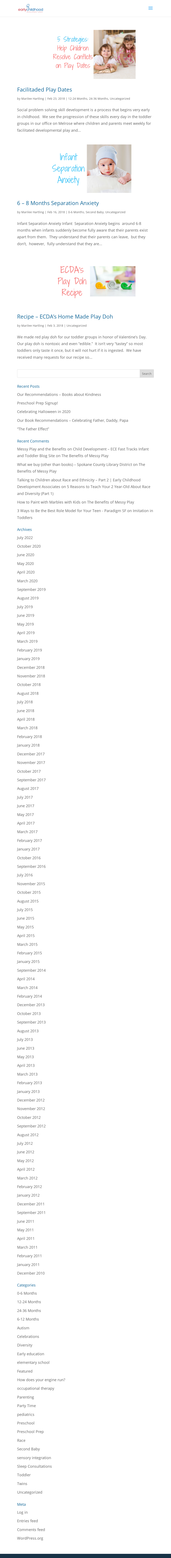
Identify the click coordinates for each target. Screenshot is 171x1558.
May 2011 (25, 1229)
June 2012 (25, 1151)
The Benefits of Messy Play (85, 455)
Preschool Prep (30, 1431)
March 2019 (27, 641)
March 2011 (27, 1247)
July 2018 (25, 701)
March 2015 (27, 944)
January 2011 (28, 1264)
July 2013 (25, 1039)
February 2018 (29, 736)
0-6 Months (76, 212)
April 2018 (26, 719)
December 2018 (31, 667)
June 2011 (25, 1221)
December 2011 (31, 1203)
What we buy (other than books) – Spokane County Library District (74, 464)
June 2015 (25, 918)
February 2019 (29, 650)
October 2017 (29, 771)
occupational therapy (35, 1388)
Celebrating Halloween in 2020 (43, 411)
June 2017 (25, 805)
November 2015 (31, 883)
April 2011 (26, 1238)
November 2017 (31, 762)
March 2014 (27, 987)
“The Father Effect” (33, 428)
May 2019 (25, 624)
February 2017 (29, 840)
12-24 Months (77, 99)
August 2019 (28, 598)
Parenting (25, 1397)
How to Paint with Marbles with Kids (48, 502)
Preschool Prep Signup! (37, 402)
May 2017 (25, 814)
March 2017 (27, 831)
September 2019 (31, 589)
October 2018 (29, 684)
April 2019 (26, 632)
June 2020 (25, 554)
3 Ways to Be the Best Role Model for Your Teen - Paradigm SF (71, 510)
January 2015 (28, 961)
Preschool (26, 1422)
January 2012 (28, 1195)
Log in (22, 1512)
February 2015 (29, 952)
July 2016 (25, 874)
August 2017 (28, 788)
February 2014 (29, 996)
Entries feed (27, 1520)
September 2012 (31, 1125)
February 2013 (29, 1082)
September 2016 (31, 866)
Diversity (24, 1345)
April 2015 (26, 935)
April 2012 (26, 1169)
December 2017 (31, 753)
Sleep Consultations (34, 1466)
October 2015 (29, 892)
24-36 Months (98, 99)
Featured (25, 1371)
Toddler (24, 1474)
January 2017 (28, 849)
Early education (30, 1353)
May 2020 (25, 563)
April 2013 (26, 1065)
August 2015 (28, 901)
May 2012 (25, 1160)
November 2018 (31, 675)
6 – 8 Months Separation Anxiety (58, 203)
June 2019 (25, 615)
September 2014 (31, 970)
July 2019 (25, 606)
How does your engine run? (41, 1379)
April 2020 (26, 572)
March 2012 (27, 1178)
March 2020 (27, 580)
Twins (22, 1483)
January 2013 (28, 1091)
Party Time (26, 1405)
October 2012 (29, 1117)
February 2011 (29, 1255)
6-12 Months (28, 1319)
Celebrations (28, 1336)
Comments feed (31, 1529)
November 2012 (31, 1108)
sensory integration (34, 1457)
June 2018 (25, 710)
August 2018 (28, 693)
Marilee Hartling (32, 99)
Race (21, 1440)
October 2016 (29, 857)
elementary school (33, 1362)
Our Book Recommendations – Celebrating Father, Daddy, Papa (72, 420)
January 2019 (28, 658)
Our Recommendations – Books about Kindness (59, 394)
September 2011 (31, 1212)
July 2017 (25, 797)
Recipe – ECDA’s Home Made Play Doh (65, 316)
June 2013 (25, 1048)
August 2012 (28, 1134)
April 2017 (26, 823)
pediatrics (25, 1414)
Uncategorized (120, 99)
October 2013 (29, 1013)
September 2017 (31, 779)
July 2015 (25, 909)
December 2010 (31, 1273)
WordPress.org (30, 1538)
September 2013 (31, 1022)
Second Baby (95, 212)
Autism (23, 1327)
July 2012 (25, 1143)
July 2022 (25, 537)
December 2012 (31, 1100)
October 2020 (29, 546)
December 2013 (31, 1004)
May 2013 (25, 1056)
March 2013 (27, 1074)
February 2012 (29, 1186)
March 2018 (27, 727)
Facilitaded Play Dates (44, 89)
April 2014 (26, 978)
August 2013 (28, 1030)
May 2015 (25, 926)
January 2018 (28, 745)
